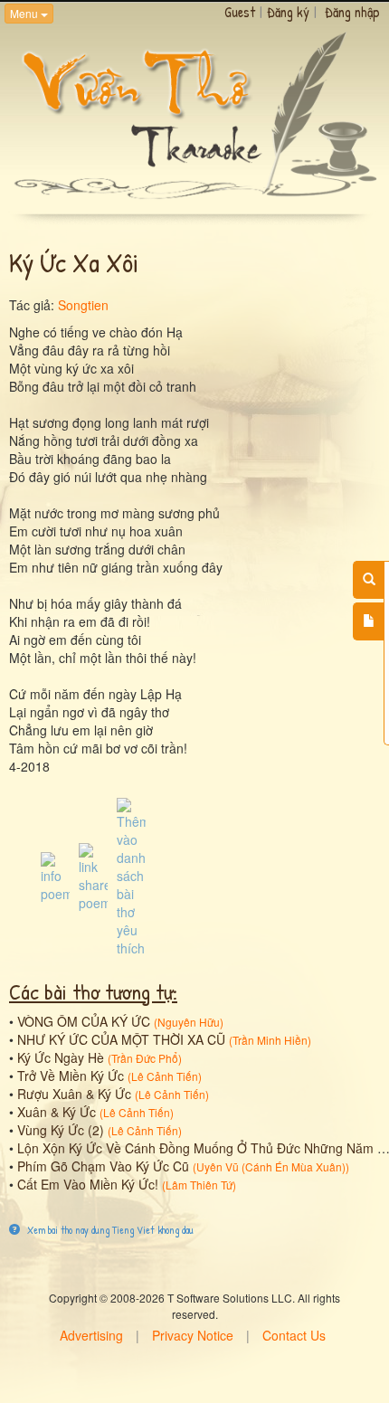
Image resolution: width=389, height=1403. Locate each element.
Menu (25, 13)
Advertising (91, 1335)
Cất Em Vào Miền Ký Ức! (87, 1184)
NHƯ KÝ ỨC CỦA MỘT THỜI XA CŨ (121, 1039)
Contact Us (294, 1335)
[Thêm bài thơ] (368, 621)
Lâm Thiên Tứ (199, 1184)
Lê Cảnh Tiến (164, 1076)
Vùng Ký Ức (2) (60, 1130)
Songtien (83, 305)
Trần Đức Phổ (144, 1058)
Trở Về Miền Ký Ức (70, 1075)
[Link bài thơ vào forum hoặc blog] (93, 875)
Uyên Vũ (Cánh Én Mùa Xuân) (271, 1166)
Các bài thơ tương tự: (93, 991)
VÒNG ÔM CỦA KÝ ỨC (83, 1021)
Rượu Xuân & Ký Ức (74, 1094)
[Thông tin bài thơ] (55, 875)
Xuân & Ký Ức (56, 1112)
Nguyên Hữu (188, 1021)
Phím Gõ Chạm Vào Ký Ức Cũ (103, 1166)
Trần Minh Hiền (270, 1040)
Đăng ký (288, 12)
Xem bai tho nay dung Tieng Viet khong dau (109, 1229)
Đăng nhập (352, 12)
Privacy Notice (192, 1335)
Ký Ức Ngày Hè (60, 1057)
